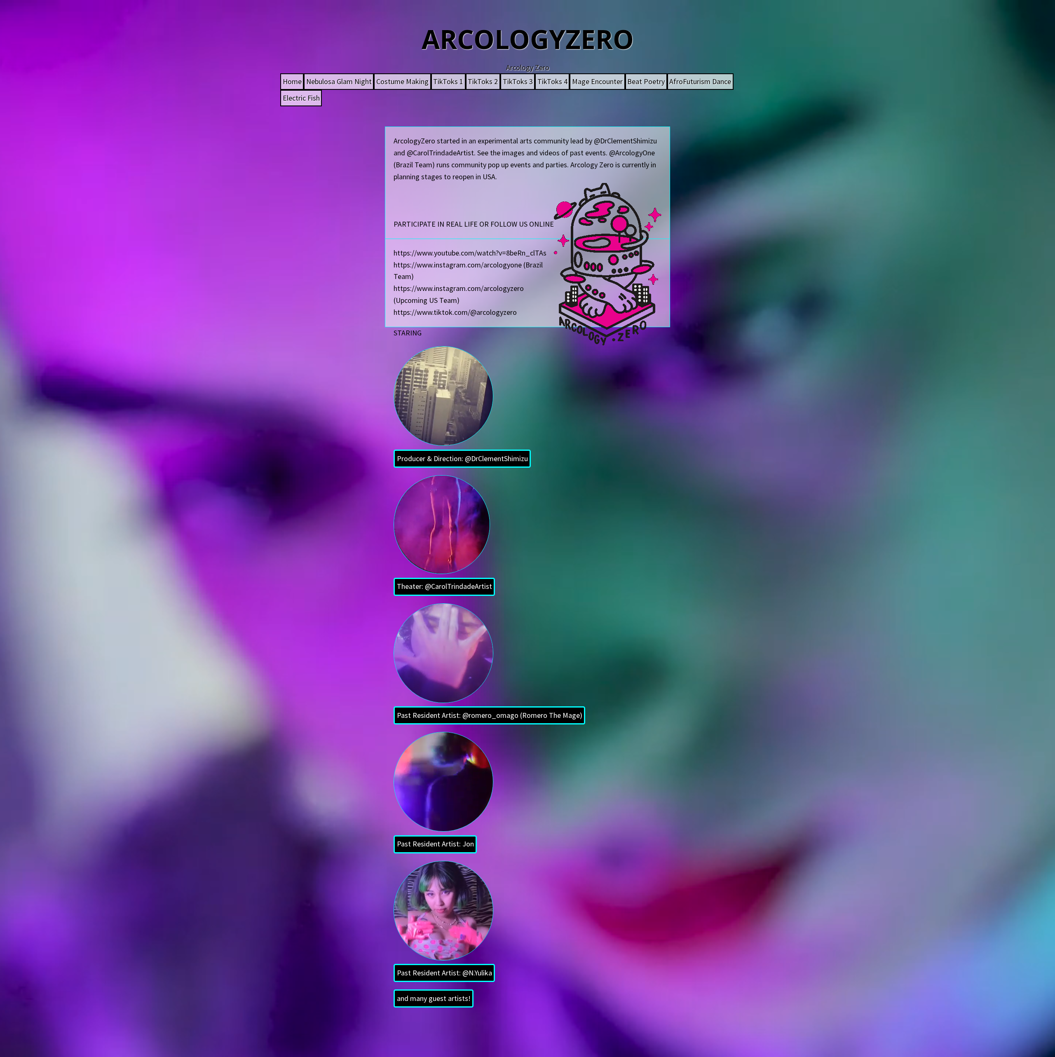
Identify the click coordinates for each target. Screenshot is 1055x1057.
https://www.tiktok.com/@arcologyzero (455, 312)
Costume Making (402, 81)
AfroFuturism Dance (700, 81)
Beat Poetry (646, 81)
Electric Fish (301, 98)
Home (292, 81)
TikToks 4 (552, 81)
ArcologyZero (528, 39)
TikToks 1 (448, 81)
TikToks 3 (518, 81)
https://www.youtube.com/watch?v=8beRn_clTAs (470, 253)
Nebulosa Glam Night (339, 81)
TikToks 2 (483, 81)
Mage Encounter (597, 81)
